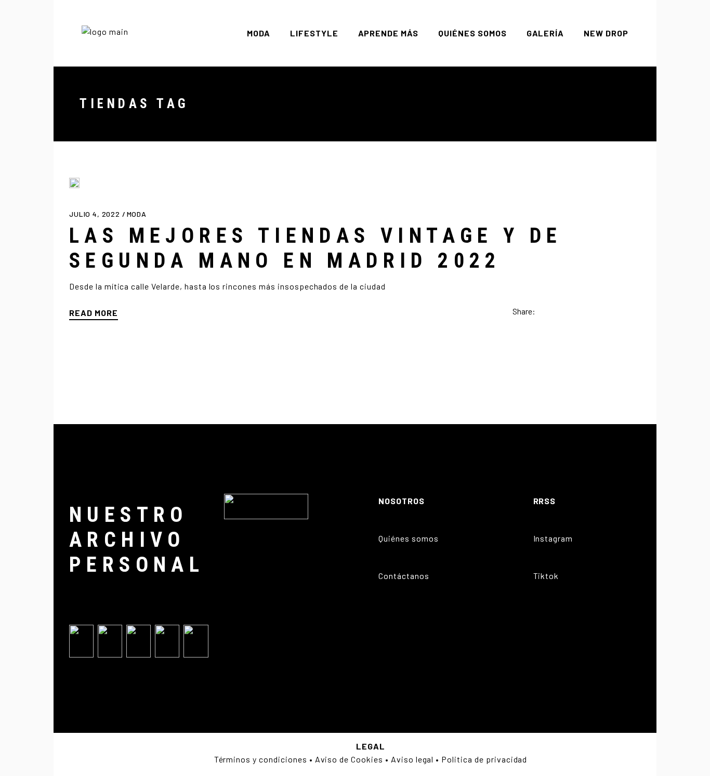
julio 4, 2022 (95, 213)
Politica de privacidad (484, 759)
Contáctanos (403, 576)
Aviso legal (412, 759)
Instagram (553, 538)
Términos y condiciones (260, 759)
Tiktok (546, 576)
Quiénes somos (408, 538)
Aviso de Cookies (349, 759)
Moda (137, 213)
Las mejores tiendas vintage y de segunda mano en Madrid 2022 (315, 248)
